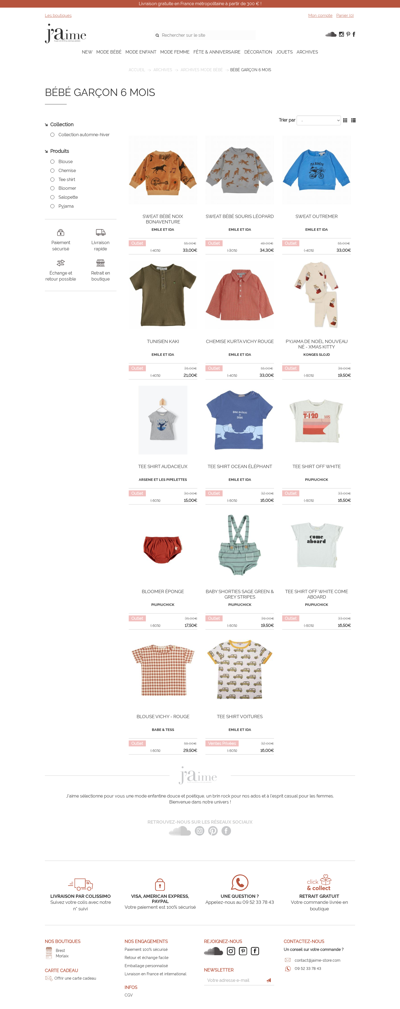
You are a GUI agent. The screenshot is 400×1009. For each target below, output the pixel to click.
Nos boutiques (63, 941)
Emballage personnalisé (146, 966)
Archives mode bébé (202, 70)
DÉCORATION (258, 52)
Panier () (345, 15)
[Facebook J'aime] (256, 951)
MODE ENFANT (140, 52)
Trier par (287, 120)
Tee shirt (67, 179)
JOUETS (284, 52)
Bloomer (67, 188)
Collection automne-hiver (84, 134)
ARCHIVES (307, 52)
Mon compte (320, 15)
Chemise (67, 170)
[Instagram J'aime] (232, 951)
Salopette (68, 197)
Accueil (137, 70)
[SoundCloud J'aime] (215, 951)
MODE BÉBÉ (109, 52)
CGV (129, 995)
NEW (87, 52)
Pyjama (66, 206)
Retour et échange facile (146, 957)
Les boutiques (58, 15)
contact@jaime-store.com (317, 960)
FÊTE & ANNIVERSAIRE (217, 52)
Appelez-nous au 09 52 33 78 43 (239, 902)
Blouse (66, 161)
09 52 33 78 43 (308, 968)
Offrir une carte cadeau (75, 978)
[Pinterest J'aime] (244, 951)
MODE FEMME (175, 52)
